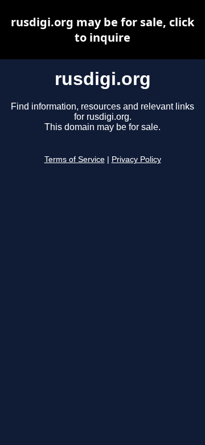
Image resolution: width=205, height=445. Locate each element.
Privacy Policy (136, 159)
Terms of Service (74, 159)
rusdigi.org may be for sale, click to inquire (102, 29)
